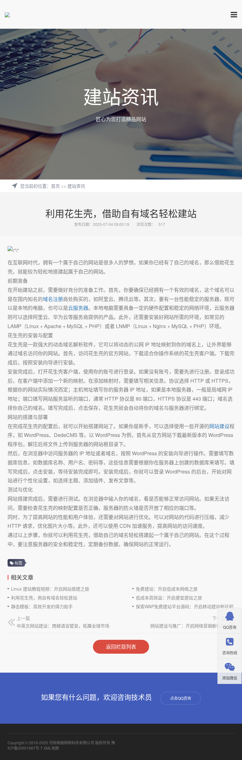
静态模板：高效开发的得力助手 (42, 606)
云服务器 (78, 307)
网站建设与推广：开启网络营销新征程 (187, 625)
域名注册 (53, 299)
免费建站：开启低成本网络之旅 (167, 589)
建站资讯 (76, 186)
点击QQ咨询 (180, 698)
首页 (55, 186)
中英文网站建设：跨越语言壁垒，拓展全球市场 (63, 625)
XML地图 (51, 748)
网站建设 (219, 426)
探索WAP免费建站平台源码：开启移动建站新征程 (184, 606)
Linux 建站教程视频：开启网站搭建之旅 (50, 589)
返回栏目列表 (121, 646)
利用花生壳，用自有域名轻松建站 (44, 597)
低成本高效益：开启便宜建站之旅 (169, 597)
